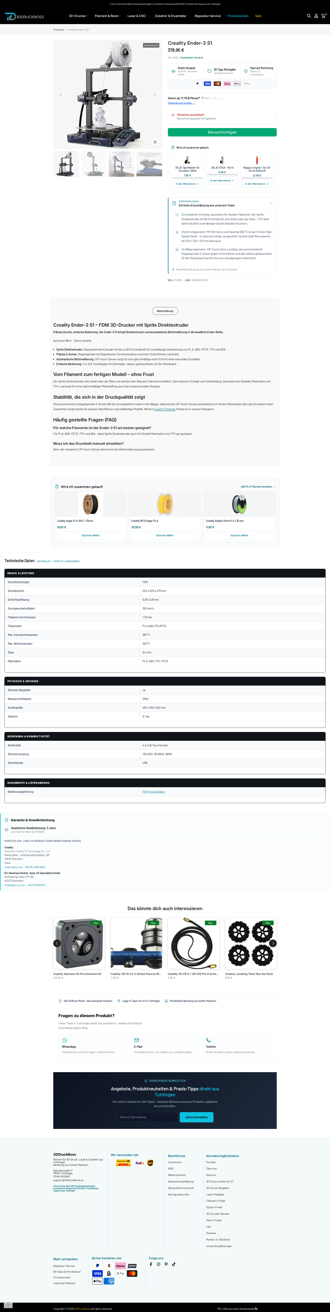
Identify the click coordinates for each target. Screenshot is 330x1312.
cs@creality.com (13, 867)
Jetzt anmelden (196, 1117)
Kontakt (211, 1162)
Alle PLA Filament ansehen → (258, 486)
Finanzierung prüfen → (181, 103)
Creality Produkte (165, 409)
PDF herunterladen (153, 791)
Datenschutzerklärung (181, 1181)
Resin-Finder (214, 1220)
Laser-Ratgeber (215, 1194)
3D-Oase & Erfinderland (67, 1271)
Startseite (58, 29)
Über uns (211, 1168)
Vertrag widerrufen (178, 1194)
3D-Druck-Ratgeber (217, 1187)
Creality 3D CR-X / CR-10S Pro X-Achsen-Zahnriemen (201, 973)
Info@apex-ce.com (14, 885)
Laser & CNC (137, 16)
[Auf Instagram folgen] (158, 1265)
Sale (258, 16)
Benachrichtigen (222, 132)
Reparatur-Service (208, 16)
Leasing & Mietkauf (64, 1283)
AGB (170, 1168)
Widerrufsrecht (177, 1174)
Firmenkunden (237, 16)
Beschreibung (165, 310)
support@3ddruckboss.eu (68, 1180)
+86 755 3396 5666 (35, 867)
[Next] (154, 94)
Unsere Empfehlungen (219, 1246)
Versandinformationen (181, 1187)
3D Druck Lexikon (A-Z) (219, 1181)
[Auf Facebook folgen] (151, 1265)
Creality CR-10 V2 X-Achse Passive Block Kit (139, 973)
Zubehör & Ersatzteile (170, 16)
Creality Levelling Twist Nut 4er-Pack (249, 973)
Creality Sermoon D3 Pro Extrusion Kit (77, 973)
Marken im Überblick (218, 1239)
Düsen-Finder (214, 1207)
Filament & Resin (107, 16)
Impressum (174, 1162)
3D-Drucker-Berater (217, 1213)
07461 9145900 (61, 1176)
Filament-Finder (215, 1200)
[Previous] (61, 94)
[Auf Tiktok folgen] (174, 1265)
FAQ (208, 1226)
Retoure (211, 1174)
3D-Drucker (77, 16)
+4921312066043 (36, 885)
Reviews (211, 1233)
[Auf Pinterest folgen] (166, 1265)
